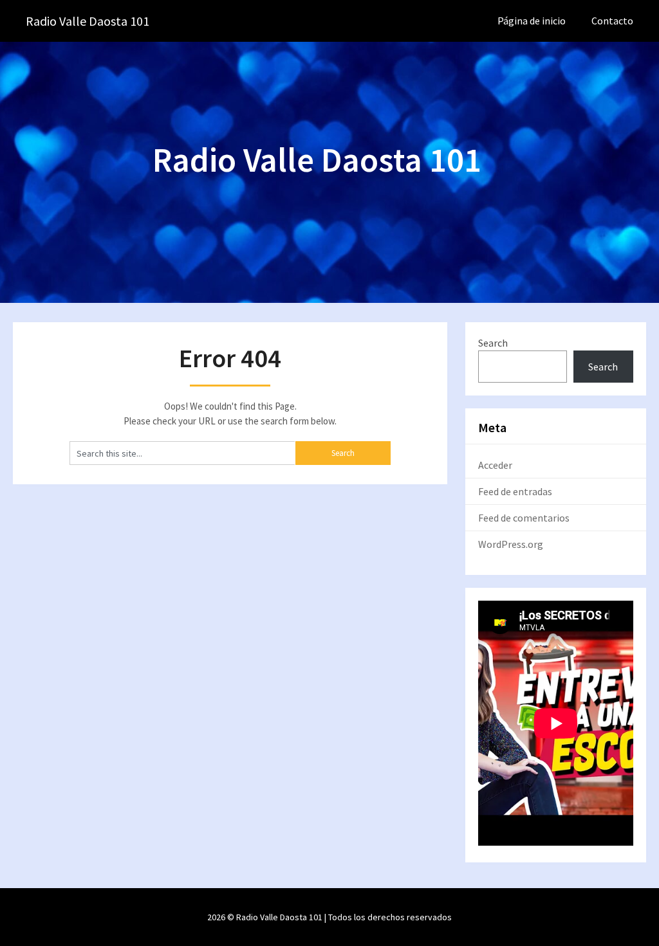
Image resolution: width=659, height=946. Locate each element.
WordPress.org (510, 544)
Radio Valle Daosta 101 (87, 21)
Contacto (612, 20)
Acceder (495, 465)
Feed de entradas (515, 491)
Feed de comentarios (524, 517)
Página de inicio (531, 20)
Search (493, 342)
